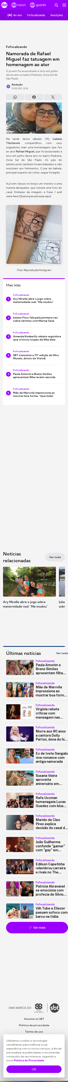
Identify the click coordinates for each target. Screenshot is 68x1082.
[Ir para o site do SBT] (54, 1008)
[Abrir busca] (56, 5)
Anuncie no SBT (34, 1019)
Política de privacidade (34, 1025)
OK (34, 1069)
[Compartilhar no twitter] (53, 97)
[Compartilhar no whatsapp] (15, 97)
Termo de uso (34, 1031)
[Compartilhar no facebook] (34, 97)
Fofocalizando (16, 47)
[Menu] (64, 5)
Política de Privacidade (29, 1060)
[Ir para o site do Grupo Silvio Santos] (28, 1008)
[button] (29, 591)
